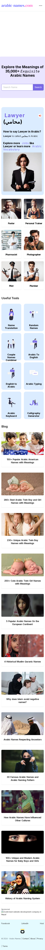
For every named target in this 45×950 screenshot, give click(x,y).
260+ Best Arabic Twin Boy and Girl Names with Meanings (22, 501)
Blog (4, 426)
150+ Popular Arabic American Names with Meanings (22, 461)
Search (38, 87)
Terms (5, 946)
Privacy (40, 938)
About (32, 938)
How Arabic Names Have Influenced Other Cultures (22, 819)
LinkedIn (25, 923)
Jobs (25, 143)
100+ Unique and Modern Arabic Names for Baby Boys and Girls (23, 859)
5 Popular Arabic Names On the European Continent (22, 623)
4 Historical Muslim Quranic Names (22, 661)
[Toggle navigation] (41, 5)
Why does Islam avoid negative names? (22, 700)
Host (42, 923)
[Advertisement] (22, 36)
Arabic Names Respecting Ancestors (23, 739)
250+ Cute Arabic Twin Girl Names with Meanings (22, 582)
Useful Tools (10, 298)
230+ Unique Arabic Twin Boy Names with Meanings (22, 542)
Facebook (5, 923)
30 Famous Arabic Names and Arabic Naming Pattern (22, 778)
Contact (25, 938)
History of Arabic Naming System (22, 898)
